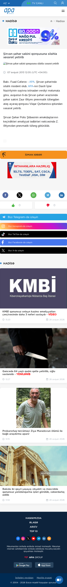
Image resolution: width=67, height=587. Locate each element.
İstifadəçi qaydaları (24, 577)
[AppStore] (44, 565)
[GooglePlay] (23, 565)
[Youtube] (33, 539)
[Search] (55, 3)
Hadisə (60, 21)
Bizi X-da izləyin (16, 250)
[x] (28, 539)
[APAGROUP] (33, 557)
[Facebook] (18, 539)
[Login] (62, 3)
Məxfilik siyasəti (44, 577)
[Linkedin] (44, 539)
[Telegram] (39, 539)
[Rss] (49, 539)
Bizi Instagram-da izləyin (20, 226)
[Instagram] (23, 539)
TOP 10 (34, 531)
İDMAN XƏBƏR (33, 154)
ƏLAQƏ (33, 522)
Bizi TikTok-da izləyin (18, 234)
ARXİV (33, 526)
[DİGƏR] (62, 11)
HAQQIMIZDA (33, 518)
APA (31, 81)
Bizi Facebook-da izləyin (20, 242)
